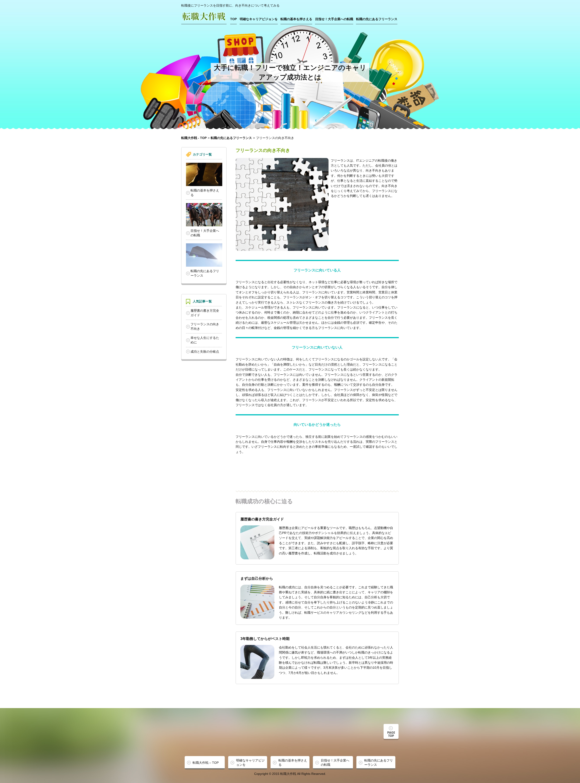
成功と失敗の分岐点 (205, 351)
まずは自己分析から (256, 578)
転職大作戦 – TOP (206, 762)
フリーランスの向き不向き (205, 326)
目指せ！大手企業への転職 (334, 19)
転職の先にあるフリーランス (376, 19)
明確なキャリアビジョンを (259, 19)
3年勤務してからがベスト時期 (265, 639)
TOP (233, 19)
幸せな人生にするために (205, 340)
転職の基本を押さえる (296, 19)
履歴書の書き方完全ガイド (205, 313)
